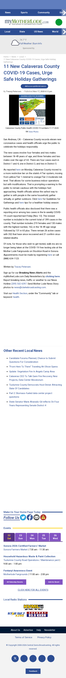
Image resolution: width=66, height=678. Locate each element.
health (16, 297)
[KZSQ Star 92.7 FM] (15, 613)
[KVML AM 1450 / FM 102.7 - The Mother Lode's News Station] (34, 606)
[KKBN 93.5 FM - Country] (37, 613)
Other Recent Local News (23, 351)
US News (38, 31)
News (8, 12)
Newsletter (49, 630)
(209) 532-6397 (19, 283)
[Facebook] (24, 658)
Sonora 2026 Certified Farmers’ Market (25, 546)
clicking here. (52, 276)
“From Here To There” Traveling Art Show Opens (33, 366)
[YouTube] (33, 658)
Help (39, 630)
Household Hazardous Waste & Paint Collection (29, 556)
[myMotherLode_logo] (26, 22)
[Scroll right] (64, 12)
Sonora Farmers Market (15, 549)
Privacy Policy (44, 637)
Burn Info (37, 43)
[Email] (42, 658)
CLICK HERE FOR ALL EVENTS (33, 590)
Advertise (28, 630)
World (55, 31)
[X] (15, 658)
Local (7, 31)
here (18, 169)
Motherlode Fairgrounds (16, 574)
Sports (24, 12)
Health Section (20, 293)
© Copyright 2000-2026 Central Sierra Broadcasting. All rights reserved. (33, 647)
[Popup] (58, 22)
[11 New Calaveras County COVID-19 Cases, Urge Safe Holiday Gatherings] (32, 124)
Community (44, 12)
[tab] (9, 537)
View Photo (33, 132)
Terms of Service (23, 637)
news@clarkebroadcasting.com (30, 287)
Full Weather (26, 43)
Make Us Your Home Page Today (22, 512)
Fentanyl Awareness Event (18, 570)
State (22, 31)
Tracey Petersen (22, 266)
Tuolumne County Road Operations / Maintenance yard (31, 560)
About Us (15, 630)
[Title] (50, 658)
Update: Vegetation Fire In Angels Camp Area (32, 371)
